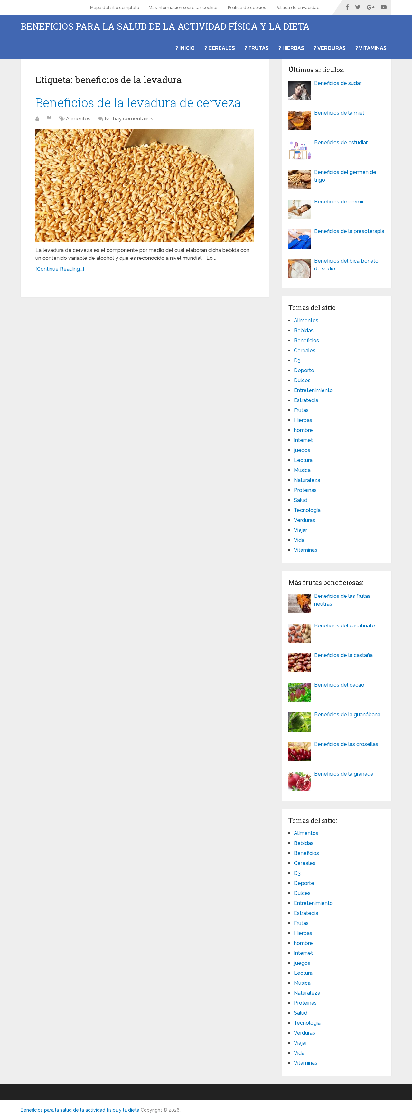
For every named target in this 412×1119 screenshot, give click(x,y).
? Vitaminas (371, 48)
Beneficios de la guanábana (347, 714)
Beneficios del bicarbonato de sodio (346, 265)
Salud (300, 500)
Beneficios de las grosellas (346, 744)
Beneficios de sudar (337, 83)
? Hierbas (291, 48)
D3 (297, 360)
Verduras (304, 520)
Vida (299, 540)
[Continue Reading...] (59, 269)
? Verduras (330, 48)
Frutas (301, 410)
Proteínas (305, 490)
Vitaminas (305, 550)
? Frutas (257, 48)
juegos (302, 450)
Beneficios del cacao (339, 685)
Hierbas (303, 420)
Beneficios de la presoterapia (349, 231)
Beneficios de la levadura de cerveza (138, 102)
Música (302, 470)
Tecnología (307, 510)
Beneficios (306, 340)
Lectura (303, 460)
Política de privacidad (298, 7)
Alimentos (78, 119)
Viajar (300, 530)
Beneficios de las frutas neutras (342, 600)
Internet (303, 440)
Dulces (302, 380)
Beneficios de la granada (343, 774)
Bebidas (304, 330)
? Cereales (219, 48)
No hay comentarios (129, 119)
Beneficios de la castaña (343, 655)
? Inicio (185, 48)
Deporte (304, 370)
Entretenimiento (313, 390)
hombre (303, 430)
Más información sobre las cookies (183, 7)
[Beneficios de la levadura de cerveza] (144, 185)
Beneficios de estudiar (341, 142)
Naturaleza (307, 480)
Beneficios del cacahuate (344, 626)
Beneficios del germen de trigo (345, 176)
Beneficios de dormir (339, 202)
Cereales (304, 350)
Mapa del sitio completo (114, 7)
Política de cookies (247, 7)
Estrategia (306, 400)
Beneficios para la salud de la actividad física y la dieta (165, 26)
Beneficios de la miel (339, 113)
